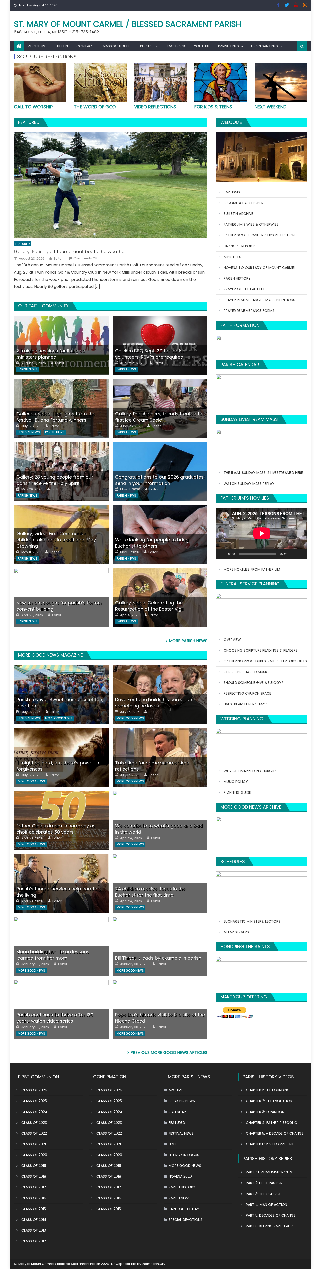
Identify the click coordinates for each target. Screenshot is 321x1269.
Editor (58, 258)
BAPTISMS (232, 192)
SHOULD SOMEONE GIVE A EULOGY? (253, 682)
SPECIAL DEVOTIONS (185, 1219)
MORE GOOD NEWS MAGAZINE (50, 655)
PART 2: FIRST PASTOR (264, 1182)
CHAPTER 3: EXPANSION (265, 1111)
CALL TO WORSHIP (33, 107)
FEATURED (28, 122)
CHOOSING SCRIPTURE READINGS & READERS (261, 650)
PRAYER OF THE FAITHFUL (244, 289)
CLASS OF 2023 (34, 1122)
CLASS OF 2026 (34, 1090)
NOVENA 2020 (180, 1176)
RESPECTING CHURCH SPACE (247, 693)
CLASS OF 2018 (33, 1176)
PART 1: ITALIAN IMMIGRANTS (269, 1172)
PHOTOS (147, 46)
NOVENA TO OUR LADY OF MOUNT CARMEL (259, 267)
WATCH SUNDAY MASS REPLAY (249, 483)
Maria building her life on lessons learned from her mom (52, 954)
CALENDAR (177, 1111)
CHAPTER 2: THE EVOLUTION (269, 1100)
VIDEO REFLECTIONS (155, 107)
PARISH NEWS (27, 369)
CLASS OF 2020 (34, 1154)
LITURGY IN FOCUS (184, 1154)
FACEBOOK (176, 46)
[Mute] (292, 554)
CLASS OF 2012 (33, 1241)
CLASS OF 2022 (34, 1133)
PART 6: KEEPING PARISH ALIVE (270, 1226)
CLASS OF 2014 (33, 1219)
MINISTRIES (232, 256)
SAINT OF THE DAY (184, 1208)
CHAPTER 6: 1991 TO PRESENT (270, 1144)
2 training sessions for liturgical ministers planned (51, 354)
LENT (172, 1144)
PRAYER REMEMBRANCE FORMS (249, 310)
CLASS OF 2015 (33, 1208)
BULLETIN (61, 46)
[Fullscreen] (300, 554)
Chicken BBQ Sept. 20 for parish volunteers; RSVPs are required (150, 354)
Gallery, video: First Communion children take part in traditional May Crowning (56, 539)
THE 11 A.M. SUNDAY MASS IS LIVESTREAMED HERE (263, 472)
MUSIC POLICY (236, 781)
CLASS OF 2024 (34, 1111)
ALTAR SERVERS (236, 932)
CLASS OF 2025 (34, 1100)
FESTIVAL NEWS (29, 432)
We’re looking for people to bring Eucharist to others (152, 543)
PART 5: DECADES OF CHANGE (270, 1215)
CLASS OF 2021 (33, 1144)
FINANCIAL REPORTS (240, 246)
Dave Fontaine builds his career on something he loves (153, 702)
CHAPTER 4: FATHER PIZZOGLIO (271, 1122)
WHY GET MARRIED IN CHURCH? (250, 770)
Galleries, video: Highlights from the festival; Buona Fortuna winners (55, 417)
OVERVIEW (232, 639)
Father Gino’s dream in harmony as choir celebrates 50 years (56, 829)
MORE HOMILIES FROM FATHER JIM (252, 569)
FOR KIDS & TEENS (213, 107)
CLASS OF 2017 (33, 1187)
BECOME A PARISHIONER (243, 202)
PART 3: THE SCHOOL (263, 1193)
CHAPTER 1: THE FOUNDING (268, 1090)
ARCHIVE (176, 1090)
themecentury (153, 1263)
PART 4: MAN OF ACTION (266, 1204)
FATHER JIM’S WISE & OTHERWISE (251, 224)
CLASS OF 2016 (33, 1198)
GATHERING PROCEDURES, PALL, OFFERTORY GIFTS (265, 661)
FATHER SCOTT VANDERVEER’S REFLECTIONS (260, 235)
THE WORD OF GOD (95, 107)
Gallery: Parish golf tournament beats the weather (70, 251)
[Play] (222, 554)
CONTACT (85, 46)
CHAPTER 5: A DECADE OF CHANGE (274, 1133)
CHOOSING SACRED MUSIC (246, 671)
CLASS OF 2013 (33, 1230)
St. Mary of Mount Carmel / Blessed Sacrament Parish (128, 24)
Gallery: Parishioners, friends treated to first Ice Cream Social (158, 417)
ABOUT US (36, 46)
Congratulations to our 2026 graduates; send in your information (160, 480)
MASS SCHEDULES (117, 46)
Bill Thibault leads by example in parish (158, 958)
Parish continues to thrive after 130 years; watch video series (54, 1018)
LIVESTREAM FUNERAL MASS (246, 704)
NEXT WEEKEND (270, 107)
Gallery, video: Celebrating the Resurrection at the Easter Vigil (149, 606)
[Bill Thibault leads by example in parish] (160, 946)
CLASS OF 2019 (33, 1165)
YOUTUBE (202, 46)
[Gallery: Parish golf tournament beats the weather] (110, 185)
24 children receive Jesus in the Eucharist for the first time (150, 892)
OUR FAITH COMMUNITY (43, 306)
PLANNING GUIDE (237, 792)
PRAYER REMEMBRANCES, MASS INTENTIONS (259, 299)
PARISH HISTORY (237, 278)
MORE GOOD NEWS (58, 718)
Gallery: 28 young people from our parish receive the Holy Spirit (54, 480)
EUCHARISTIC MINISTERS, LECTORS (252, 921)
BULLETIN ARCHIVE (238, 213)
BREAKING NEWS (182, 1100)
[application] (261, 533)
